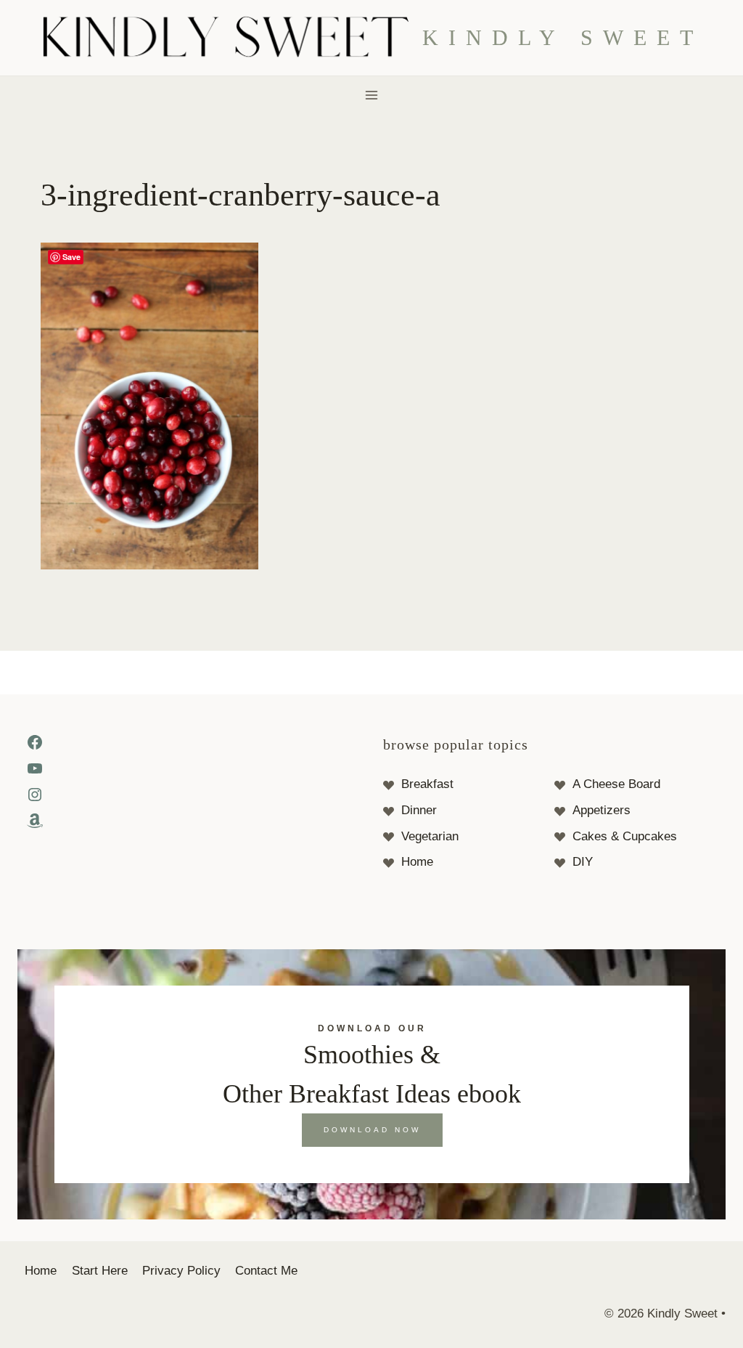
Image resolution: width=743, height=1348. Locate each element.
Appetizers (601, 810)
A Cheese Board (616, 784)
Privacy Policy (181, 1271)
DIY (582, 862)
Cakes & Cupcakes (624, 836)
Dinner (419, 810)
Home (417, 862)
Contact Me (266, 1271)
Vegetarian (430, 836)
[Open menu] (371, 95)
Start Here (100, 1271)
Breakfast (427, 784)
